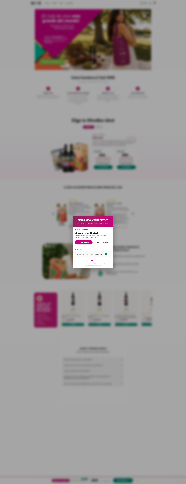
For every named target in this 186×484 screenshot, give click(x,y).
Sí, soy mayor (84, 242)
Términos (96, 264)
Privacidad (103, 264)
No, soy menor (102, 242)
